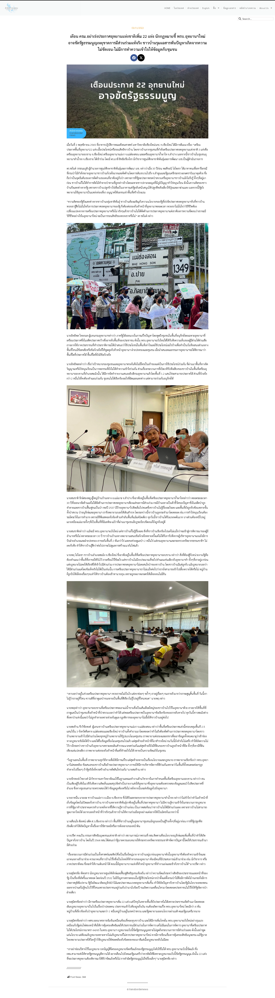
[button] (134, 57)
